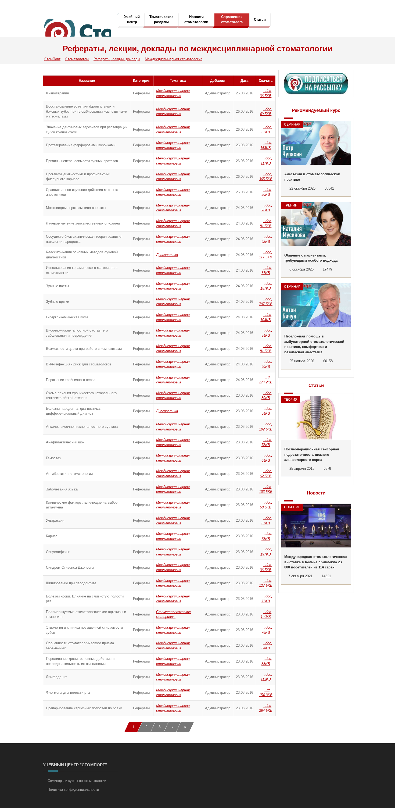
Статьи (260, 19)
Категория (141, 81)
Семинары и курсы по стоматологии (77, 781)
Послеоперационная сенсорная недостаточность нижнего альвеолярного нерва (311, 454)
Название (87, 81)
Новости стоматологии (196, 19)
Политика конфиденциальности (73, 790)
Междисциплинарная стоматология (173, 59)
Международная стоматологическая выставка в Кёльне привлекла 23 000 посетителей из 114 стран (315, 562)
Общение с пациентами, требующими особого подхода (310, 258)
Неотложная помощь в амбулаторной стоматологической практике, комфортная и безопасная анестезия (314, 344)
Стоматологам (77, 59)
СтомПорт (52, 59)
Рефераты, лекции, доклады (117, 59)
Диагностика (167, 255)
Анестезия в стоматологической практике (312, 176)
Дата (244, 81)
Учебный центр (132, 19)
